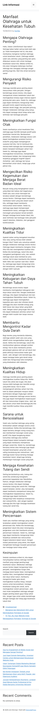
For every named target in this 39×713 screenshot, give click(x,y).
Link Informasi (11, 4)
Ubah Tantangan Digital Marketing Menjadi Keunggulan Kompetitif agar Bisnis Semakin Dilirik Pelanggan (19, 666)
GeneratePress (31, 710)
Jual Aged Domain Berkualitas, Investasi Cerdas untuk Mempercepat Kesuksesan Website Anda (18, 657)
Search (5, 629)
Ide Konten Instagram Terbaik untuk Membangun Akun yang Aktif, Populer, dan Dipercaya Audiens (19, 674)
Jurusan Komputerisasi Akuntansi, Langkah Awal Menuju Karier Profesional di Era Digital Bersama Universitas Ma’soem (19, 682)
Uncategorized (11, 607)
